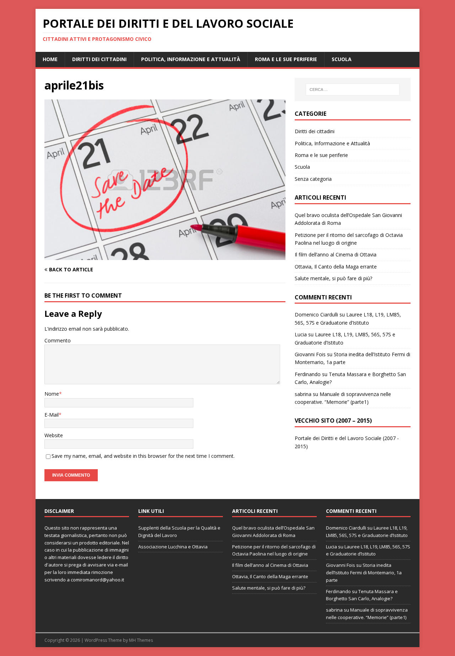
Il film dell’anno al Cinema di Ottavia (335, 254)
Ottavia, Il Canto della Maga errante (336, 266)
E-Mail (51, 414)
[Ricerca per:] (352, 89)
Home (50, 59)
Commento (57, 340)
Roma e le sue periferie (286, 59)
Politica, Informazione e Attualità (190, 59)
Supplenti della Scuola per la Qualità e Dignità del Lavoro (179, 531)
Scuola (342, 59)
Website (53, 435)
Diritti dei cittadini (99, 59)
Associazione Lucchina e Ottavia (173, 546)
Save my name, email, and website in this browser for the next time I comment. (143, 455)
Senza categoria (313, 178)
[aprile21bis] (164, 256)
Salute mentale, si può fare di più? (333, 278)
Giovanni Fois (310, 354)
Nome (51, 393)
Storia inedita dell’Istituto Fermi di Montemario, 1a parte (364, 572)
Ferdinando (308, 374)
